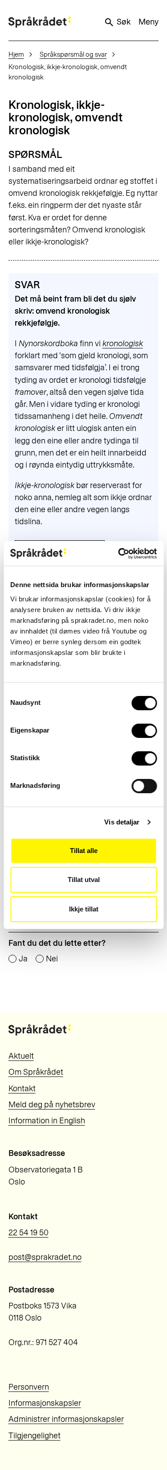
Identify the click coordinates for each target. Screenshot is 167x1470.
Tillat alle (84, 850)
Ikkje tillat (83, 909)
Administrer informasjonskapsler (66, 1419)
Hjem (16, 54)
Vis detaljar (121, 822)
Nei (52, 959)
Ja (23, 959)
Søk (123, 22)
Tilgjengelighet (34, 1436)
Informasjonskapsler (44, 1403)
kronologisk (122, 343)
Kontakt (22, 1088)
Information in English (46, 1121)
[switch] (144, 731)
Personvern (28, 1387)
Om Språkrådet (35, 1072)
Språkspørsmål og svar (73, 54)
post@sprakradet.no (44, 1257)
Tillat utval (84, 879)
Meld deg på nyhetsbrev (51, 1105)
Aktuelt (21, 1056)
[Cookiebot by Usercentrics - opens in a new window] (119, 553)
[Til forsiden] (39, 22)
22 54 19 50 (28, 1233)
